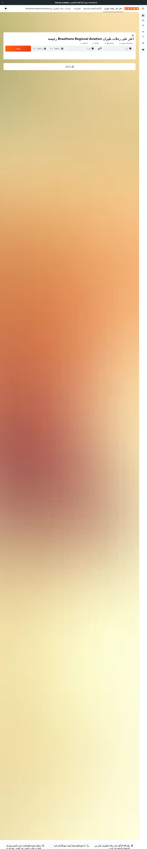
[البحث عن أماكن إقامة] (143, 20)
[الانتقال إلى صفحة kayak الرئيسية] (131, 8)
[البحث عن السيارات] (143, 25)
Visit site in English (62, 2)
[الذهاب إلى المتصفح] (143, 31)
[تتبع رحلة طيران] (143, 36)
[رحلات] (143, 43)
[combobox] (126, 43)
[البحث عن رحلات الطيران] (143, 15)
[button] (2, 2)
